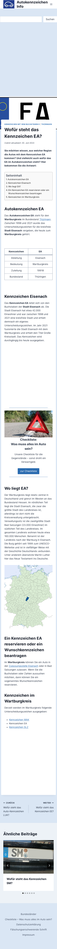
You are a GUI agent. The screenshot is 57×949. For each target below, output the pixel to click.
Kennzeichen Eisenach (19, 183)
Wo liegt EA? (14, 186)
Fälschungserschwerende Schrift (28, 929)
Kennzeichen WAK (19, 719)
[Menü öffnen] (51, 4)
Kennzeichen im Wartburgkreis (23, 197)
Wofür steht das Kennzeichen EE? (44, 807)
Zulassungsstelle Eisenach (23, 666)
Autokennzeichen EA (18, 179)
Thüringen (46, 124)
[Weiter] (49, 865)
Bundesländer (28, 914)
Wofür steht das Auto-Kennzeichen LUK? (13, 809)
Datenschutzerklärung (28, 924)
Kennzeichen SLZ (18, 727)
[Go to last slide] (8, 865)
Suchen (50, 19)
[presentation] (28, 857)
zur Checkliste (28, 471)
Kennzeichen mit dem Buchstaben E (22, 124)
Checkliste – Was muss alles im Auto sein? (28, 919)
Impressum (28, 934)
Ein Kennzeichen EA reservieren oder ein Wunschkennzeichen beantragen (28, 192)
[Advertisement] (28, 62)
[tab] (23, 893)
